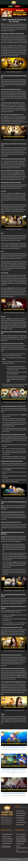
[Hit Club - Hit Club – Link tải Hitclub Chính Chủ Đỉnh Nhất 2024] (14, 2)
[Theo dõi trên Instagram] (4, 847)
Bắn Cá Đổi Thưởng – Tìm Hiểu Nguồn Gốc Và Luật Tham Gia (14, 769)
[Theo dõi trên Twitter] (7, 847)
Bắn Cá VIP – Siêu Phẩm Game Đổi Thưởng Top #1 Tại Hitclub (14, 747)
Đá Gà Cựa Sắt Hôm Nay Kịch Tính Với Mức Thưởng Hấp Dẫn (14, 793)
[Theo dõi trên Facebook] (2, 847)
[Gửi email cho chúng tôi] (9, 847)
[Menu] (2, 2)
